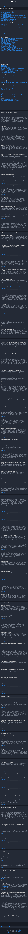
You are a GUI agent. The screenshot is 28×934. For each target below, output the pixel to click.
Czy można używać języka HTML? (6, 54)
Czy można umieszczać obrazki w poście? (7, 56)
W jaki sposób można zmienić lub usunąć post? (8, 39)
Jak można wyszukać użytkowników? (7, 88)
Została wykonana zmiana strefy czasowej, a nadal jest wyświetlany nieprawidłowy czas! (14, 28)
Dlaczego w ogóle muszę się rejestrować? (7, 12)
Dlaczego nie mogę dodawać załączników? (7, 45)
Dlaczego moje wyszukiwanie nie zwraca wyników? (9, 86)
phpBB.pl (9, 286)
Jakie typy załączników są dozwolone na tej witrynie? (9, 99)
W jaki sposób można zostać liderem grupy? (8, 69)
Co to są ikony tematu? (4, 61)
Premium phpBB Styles (17, 930)
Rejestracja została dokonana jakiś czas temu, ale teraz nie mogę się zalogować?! (14, 17)
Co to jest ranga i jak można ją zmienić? (7, 32)
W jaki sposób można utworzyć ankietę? (7, 41)
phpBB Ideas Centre (4, 886)
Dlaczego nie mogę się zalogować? (6, 16)
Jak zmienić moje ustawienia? (5, 23)
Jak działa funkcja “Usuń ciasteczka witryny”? (8, 20)
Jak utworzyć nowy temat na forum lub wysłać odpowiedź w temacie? (12, 38)
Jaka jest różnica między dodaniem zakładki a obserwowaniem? (11, 93)
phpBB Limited (7, 875)
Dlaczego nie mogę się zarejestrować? (7, 14)
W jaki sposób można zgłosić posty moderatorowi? (9, 47)
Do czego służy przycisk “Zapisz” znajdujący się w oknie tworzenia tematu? (13, 48)
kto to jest (14, 897)
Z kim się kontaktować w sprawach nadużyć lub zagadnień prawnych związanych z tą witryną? (14, 106)
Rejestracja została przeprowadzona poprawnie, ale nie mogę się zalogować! (13, 15)
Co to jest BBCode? (4, 53)
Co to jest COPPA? (4, 13)
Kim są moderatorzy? (4, 66)
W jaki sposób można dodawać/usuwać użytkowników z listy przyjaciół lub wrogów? (14, 82)
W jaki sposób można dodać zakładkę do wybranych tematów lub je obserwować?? (14, 94)
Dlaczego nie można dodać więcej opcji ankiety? (8, 42)
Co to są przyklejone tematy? (5, 59)
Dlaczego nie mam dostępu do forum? (7, 44)
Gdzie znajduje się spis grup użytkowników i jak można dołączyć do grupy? (12, 68)
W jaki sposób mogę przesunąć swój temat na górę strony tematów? (11, 50)
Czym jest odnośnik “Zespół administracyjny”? (8, 72)
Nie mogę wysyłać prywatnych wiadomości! (7, 75)
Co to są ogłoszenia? (4, 58)
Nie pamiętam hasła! (4, 18)
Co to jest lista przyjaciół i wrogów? (6, 81)
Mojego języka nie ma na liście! (5, 29)
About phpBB (3, 878)
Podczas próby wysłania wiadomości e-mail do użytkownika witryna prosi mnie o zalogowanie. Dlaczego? (13, 34)
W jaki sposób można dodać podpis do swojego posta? (9, 40)
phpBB (12, 929)
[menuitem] (2, 4)
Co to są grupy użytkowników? (5, 67)
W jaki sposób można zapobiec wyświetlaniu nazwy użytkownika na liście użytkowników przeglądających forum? (12, 25)
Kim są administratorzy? (4, 65)
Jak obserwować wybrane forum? (6, 95)
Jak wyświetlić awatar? (4, 31)
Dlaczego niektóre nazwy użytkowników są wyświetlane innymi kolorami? (12, 70)
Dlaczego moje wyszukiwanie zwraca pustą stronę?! (9, 87)
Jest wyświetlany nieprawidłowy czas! (7, 26)
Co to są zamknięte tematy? (5, 60)
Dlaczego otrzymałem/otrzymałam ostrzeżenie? (8, 46)
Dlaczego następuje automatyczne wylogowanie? (8, 19)
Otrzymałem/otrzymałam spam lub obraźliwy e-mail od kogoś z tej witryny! (12, 77)
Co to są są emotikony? (4, 55)
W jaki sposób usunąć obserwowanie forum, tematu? (9, 96)
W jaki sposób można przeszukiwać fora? (7, 85)
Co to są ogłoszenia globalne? (5, 57)
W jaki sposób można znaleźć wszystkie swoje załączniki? (10, 100)
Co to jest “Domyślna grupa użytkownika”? (7, 71)
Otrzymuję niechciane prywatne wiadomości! (8, 76)
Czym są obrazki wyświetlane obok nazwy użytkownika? (10, 30)
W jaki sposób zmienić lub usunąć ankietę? (7, 43)
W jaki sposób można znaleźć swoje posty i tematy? (9, 89)
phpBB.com (21, 286)
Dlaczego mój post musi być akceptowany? (7, 49)
